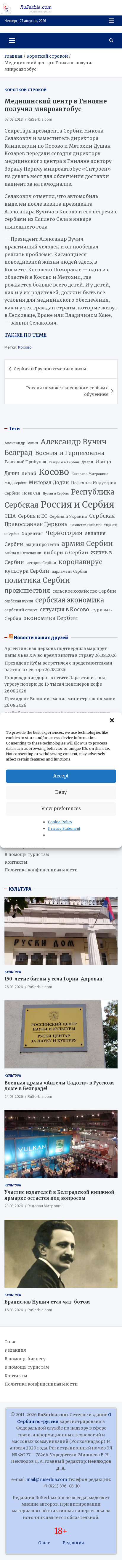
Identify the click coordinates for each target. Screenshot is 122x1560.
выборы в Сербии (66, 552)
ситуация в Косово (64, 609)
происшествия (27, 590)
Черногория (64, 532)
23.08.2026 (13, 1205)
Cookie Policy (60, 822)
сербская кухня (18, 601)
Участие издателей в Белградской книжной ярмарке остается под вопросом (59, 1195)
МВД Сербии (15, 483)
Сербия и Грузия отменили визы (50, 368)
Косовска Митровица (89, 474)
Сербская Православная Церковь (59, 520)
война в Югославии (22, 553)
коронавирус (80, 562)
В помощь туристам (26, 854)
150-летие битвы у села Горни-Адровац (53, 979)
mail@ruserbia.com (46, 1479)
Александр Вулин (21, 443)
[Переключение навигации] (12, 40)
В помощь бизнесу (25, 1358)
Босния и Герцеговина (70, 452)
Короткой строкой (25, 89)
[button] (112, 720)
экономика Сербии (51, 618)
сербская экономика (69, 600)
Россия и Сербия (77, 504)
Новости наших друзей (41, 637)
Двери (87, 462)
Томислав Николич (86, 525)
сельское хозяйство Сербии (84, 591)
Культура (12, 971)
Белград (18, 452)
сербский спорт (20, 610)
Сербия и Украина (68, 516)
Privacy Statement (64, 828)
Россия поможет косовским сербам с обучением (67, 391)
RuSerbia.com (40, 119)
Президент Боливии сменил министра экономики (59, 698)
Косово (25, 347)
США (10, 516)
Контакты (15, 862)
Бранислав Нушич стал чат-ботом (47, 1302)
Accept (61, 776)
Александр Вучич (74, 441)
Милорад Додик (49, 482)
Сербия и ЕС (32, 516)
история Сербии (41, 563)
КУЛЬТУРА (20, 889)
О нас (10, 1342)
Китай (28, 473)
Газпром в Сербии (64, 462)
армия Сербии (87, 543)
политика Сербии (37, 580)
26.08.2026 (13, 986)
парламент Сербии (69, 571)
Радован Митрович (45, 1205)
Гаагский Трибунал (25, 462)
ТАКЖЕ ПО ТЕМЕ (25, 335)
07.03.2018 (13, 119)
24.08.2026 (13, 1096)
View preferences (61, 808)
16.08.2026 (13, 1309)
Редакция (15, 1350)
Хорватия (32, 533)
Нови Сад (31, 493)
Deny (61, 792)
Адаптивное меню (111, 20)
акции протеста (42, 544)
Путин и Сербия (56, 493)
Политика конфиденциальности (41, 870)
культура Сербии (26, 571)
